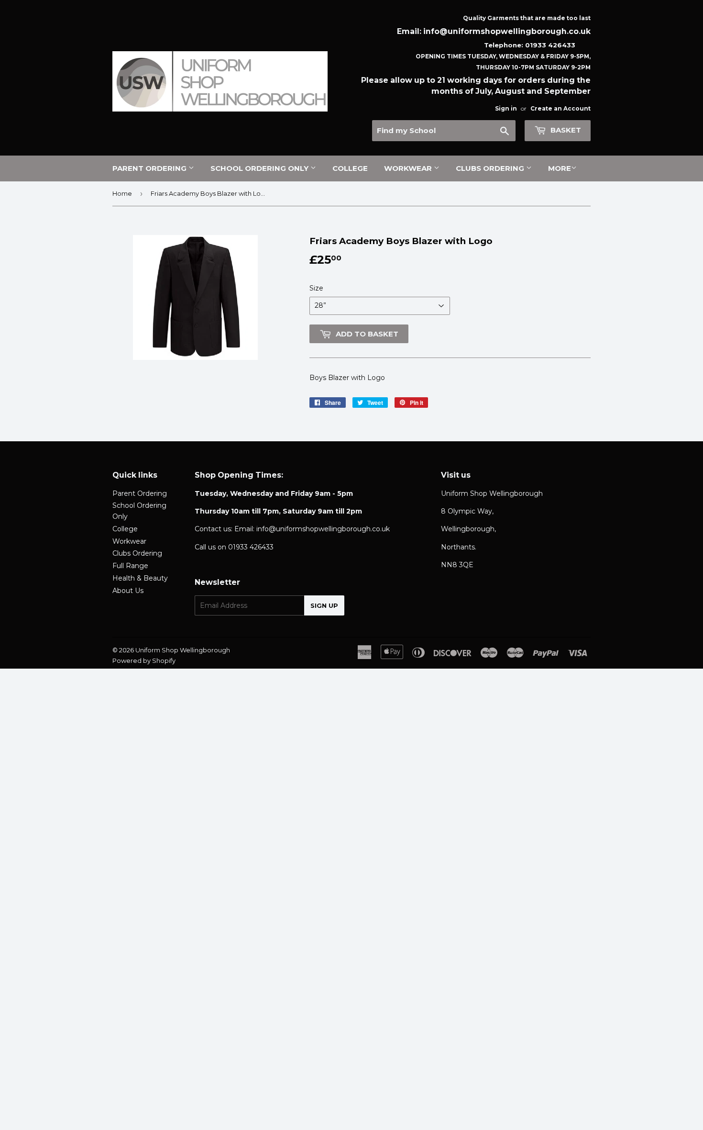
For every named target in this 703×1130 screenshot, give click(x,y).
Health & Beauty (140, 578)
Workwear (409, 168)
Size (316, 288)
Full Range (130, 565)
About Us (127, 590)
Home (122, 193)
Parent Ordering (150, 168)
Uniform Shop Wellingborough (182, 650)
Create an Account (560, 108)
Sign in (506, 108)
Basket (565, 129)
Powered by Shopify (144, 660)
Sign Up (324, 605)
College (350, 168)
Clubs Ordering (491, 168)
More (559, 168)
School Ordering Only (260, 168)
